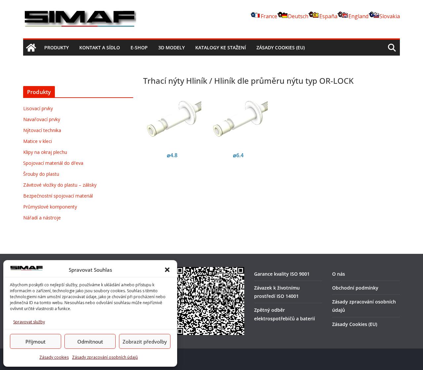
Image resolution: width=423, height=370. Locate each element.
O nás (338, 274)
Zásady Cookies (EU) (354, 324)
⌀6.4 (238, 155)
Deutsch (298, 16)
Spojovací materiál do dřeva (53, 163)
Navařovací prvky (41, 119)
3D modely (171, 47)
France (269, 16)
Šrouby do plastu (41, 174)
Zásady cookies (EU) (280, 47)
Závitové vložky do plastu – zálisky (59, 185)
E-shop (139, 47)
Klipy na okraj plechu (45, 152)
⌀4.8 (172, 155)
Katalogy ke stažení (220, 47)
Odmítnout (90, 341)
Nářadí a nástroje (42, 217)
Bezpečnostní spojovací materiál (58, 196)
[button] (167, 269)
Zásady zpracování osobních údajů (105, 357)
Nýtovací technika (42, 130)
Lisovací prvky (38, 108)
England (358, 16)
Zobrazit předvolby (145, 341)
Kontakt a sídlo (99, 47)
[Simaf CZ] (31, 48)
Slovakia (389, 16)
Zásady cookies (54, 357)
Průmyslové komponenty (50, 207)
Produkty (56, 47)
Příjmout (35, 341)
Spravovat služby (29, 322)
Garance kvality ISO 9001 (282, 274)
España (328, 16)
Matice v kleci (37, 141)
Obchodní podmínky (355, 288)
